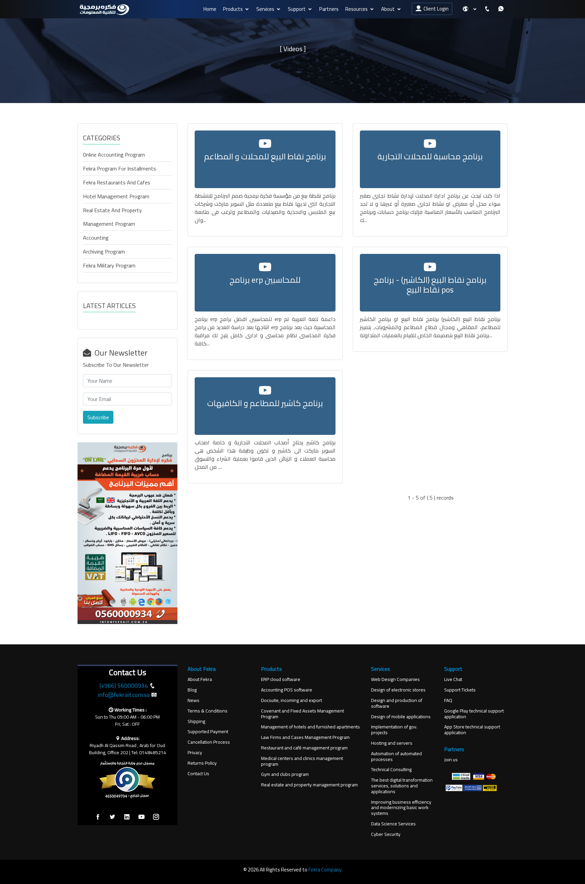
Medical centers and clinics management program (302, 761)
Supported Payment (208, 732)
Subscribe (98, 417)
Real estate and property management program (112, 217)
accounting (96, 238)
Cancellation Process (209, 742)
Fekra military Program (109, 265)
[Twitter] (112, 817)
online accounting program (114, 154)
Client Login (435, 9)
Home (209, 9)
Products (233, 9)
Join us (451, 760)
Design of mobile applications (401, 717)
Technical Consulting (391, 769)
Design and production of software (396, 703)
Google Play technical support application (474, 714)
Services (265, 9)
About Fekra (200, 679)
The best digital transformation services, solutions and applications (402, 785)
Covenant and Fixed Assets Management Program (302, 714)
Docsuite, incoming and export (291, 700)
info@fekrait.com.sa (124, 694)
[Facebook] (98, 817)
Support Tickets (460, 690)
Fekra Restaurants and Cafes (116, 182)
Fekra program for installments (119, 168)
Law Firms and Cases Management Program (305, 737)
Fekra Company (325, 870)
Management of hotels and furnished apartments (310, 727)
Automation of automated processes (396, 756)
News (193, 700)
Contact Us (198, 774)
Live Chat (453, 679)
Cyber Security (385, 834)
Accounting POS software (286, 690)
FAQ (448, 700)
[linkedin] (127, 817)
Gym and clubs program (285, 774)
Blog (192, 690)
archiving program (104, 251)
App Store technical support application (472, 730)
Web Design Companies (395, 679)
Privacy (195, 753)
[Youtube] (141, 817)
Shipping (196, 721)
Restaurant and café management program (304, 748)
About (388, 9)
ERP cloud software (280, 679)
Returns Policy (202, 763)
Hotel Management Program (116, 196)
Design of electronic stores (398, 690)
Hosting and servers (391, 743)
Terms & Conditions (208, 711)
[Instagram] (156, 817)
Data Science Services (393, 824)
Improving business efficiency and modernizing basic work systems (401, 807)
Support (297, 9)
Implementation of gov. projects (394, 730)
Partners (329, 9)
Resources (356, 9)
